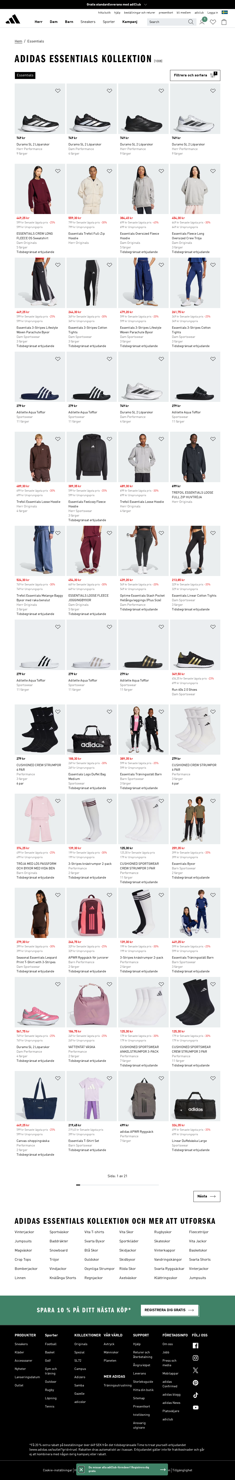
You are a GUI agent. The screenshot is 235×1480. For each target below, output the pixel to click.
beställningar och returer (139, 12)
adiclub (199, 12)
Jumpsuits (23, 1241)
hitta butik (104, 12)
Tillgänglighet (182, 1470)
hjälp (117, 12)
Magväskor (23, 1250)
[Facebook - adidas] (206, 1346)
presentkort (166, 12)
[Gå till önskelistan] (212, 22)
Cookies (100, 1470)
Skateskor (162, 1241)
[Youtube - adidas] (206, 1408)
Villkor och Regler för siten (151, 1470)
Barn (69, 22)
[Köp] (13, 19)
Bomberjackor (26, 1269)
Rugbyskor (163, 1232)
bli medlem (184, 12)
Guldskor (91, 1260)
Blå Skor (91, 1250)
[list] (92, 75)
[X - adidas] (206, 1371)
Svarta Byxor (94, 1241)
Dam (54, 22)
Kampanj (129, 22)
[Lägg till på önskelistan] (58, 91)
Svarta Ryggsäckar (169, 1269)
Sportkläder (129, 1241)
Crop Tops (23, 1260)
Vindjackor (58, 1269)
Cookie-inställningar (57, 1470)
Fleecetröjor (199, 1232)
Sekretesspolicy (119, 1470)
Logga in (212, 12)
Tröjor (54, 1260)
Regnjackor (93, 1278)
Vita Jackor (198, 1241)
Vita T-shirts (94, 1232)
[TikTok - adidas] (206, 1396)
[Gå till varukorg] (223, 22)
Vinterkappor (164, 1250)
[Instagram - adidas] (206, 1358)
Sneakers (88, 22)
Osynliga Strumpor (99, 1269)
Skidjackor (127, 1250)
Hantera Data (83, 1470)
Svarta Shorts (200, 1260)
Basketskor (198, 1250)
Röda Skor (127, 1269)
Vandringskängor (168, 1260)
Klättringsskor (165, 1278)
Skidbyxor (127, 1260)
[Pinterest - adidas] (206, 1383)
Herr (38, 22)
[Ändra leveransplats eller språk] (224, 13)
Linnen (20, 1278)
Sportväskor (59, 1232)
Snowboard (59, 1250)
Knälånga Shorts (63, 1278)
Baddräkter (59, 1241)
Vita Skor (126, 1232)
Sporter (109, 22)
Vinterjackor (24, 1232)
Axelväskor (128, 1278)
